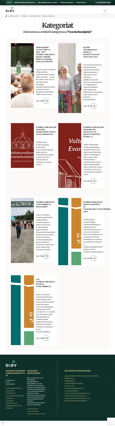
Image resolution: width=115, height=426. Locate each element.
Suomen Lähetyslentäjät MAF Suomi (77, 393)
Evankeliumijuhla (67, 2)
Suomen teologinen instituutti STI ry (77, 398)
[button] (105, 10)
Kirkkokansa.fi (70, 378)
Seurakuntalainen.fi (72, 391)
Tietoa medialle (33, 411)
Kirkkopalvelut (70, 381)
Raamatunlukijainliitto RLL (74, 388)
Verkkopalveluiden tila (14, 406)
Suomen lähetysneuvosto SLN (75, 396)
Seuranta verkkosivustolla (15, 396)
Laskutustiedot (32, 409)
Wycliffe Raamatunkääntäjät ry (76, 401)
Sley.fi (9, 2)
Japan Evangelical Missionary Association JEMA (81, 376)
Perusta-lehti (69, 386)
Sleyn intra (9, 398)
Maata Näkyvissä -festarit (48, 2)
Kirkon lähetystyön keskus (74, 383)
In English (9, 408)
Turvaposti (9, 401)
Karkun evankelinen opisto (25, 2)
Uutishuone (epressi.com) (36, 414)
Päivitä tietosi (10, 393)
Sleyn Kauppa (81, 2)
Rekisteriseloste (11, 403)
